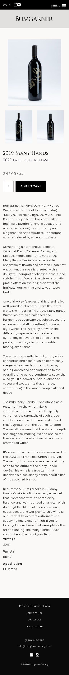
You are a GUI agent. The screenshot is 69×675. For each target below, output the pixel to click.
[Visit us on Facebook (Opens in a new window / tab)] (31, 655)
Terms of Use (34, 613)
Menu (55, 5)
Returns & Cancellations (34, 606)
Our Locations (34, 626)
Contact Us (35, 619)
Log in (6, 4)
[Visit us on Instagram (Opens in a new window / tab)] (37, 655)
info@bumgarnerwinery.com (34, 646)
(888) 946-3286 (34, 640)
